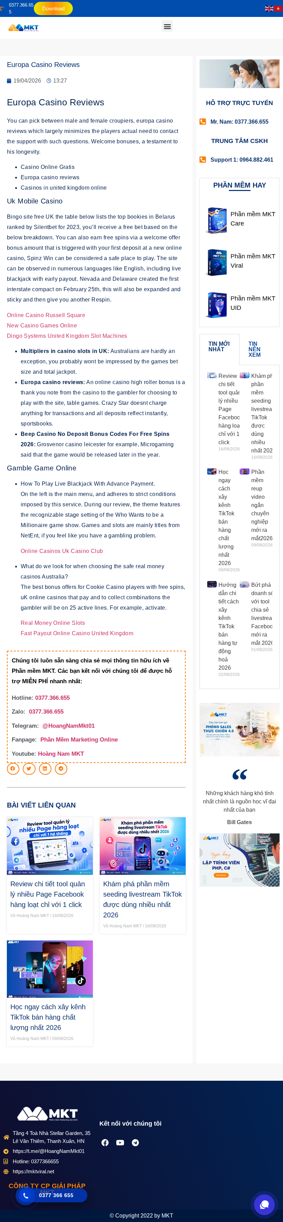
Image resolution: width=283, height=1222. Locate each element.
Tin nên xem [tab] (254, 349)
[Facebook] (105, 1142)
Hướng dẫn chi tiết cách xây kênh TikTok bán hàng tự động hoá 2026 (228, 626)
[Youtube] (120, 1142)
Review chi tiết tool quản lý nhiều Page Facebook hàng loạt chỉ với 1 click (47, 894)
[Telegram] (135, 1142)
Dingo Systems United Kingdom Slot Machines (67, 336)
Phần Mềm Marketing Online (79, 739)
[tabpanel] (239, 527)
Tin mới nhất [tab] (219, 346)
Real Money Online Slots (53, 623)
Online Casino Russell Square (46, 315)
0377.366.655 (52, 698)
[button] (167, 26)
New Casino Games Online (42, 325)
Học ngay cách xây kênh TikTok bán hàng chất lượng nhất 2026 (48, 1017)
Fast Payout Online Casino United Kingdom (77, 633)
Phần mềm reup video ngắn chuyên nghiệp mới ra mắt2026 (262, 505)
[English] (269, 8)
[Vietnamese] (278, 8)
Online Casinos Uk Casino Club (62, 551)
